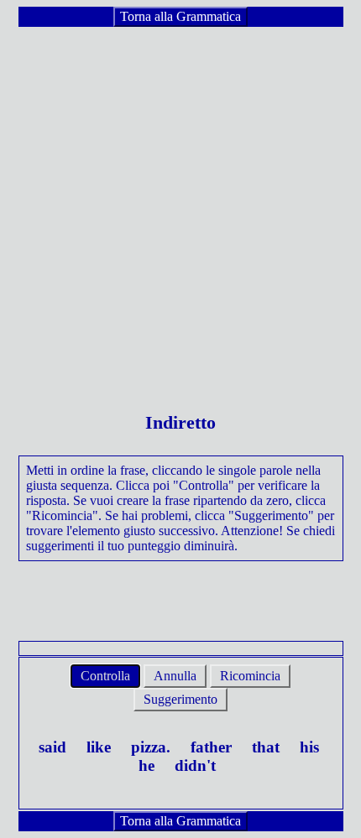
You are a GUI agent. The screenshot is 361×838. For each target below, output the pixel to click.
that (266, 747)
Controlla (105, 676)
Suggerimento (180, 699)
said (52, 747)
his (309, 747)
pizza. (150, 747)
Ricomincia (250, 676)
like (98, 747)
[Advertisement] (180, 209)
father (211, 747)
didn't (195, 765)
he (146, 765)
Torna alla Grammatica (180, 16)
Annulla (175, 676)
